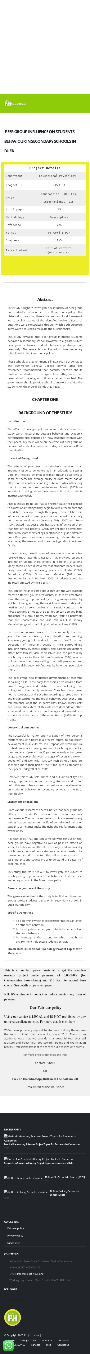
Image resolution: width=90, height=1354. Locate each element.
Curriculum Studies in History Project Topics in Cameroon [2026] (38, 1162)
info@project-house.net (30, 1273)
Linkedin (31, 1298)
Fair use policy (15, 1228)
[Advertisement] (45, 47)
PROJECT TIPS (28, 1340)
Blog (48, 1344)
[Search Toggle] (71, 103)
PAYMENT (64, 1340)
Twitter (15, 1298)
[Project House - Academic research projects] (15, 103)
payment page (41, 985)
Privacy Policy (15, 1235)
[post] (44, 1138)
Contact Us (63, 1344)
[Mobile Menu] (82, 103)
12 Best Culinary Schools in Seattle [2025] (64, 1192)
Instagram (23, 1298)
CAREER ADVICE (16, 1344)
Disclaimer (13, 1242)
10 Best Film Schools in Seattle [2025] (65, 1177)
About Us (47, 1340)
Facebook (8, 1298)
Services (35, 1344)
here (72, 1021)
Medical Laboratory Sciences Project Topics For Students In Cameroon (42, 1144)
